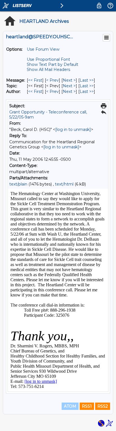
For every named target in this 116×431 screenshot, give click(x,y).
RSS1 (87, 406)
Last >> (87, 80)
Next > (69, 80)
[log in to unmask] (73, 129)
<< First (35, 80)
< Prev (52, 80)
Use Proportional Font (48, 59)
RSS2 (102, 406)
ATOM (70, 406)
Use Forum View (43, 49)
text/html (64, 184)
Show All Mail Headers (48, 69)
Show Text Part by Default (52, 64)
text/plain (18, 184)
